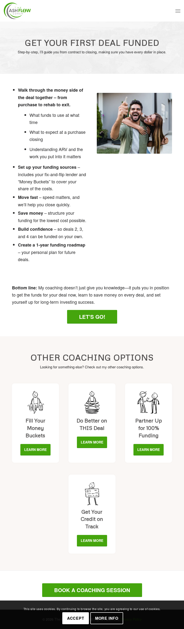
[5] (35, 403)
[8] (92, 494)
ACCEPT (75, 618)
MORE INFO (106, 618)
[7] (92, 403)
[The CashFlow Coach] (17, 11)
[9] (149, 403)
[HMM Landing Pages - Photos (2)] (134, 123)
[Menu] (177, 10)
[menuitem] (177, 10)
